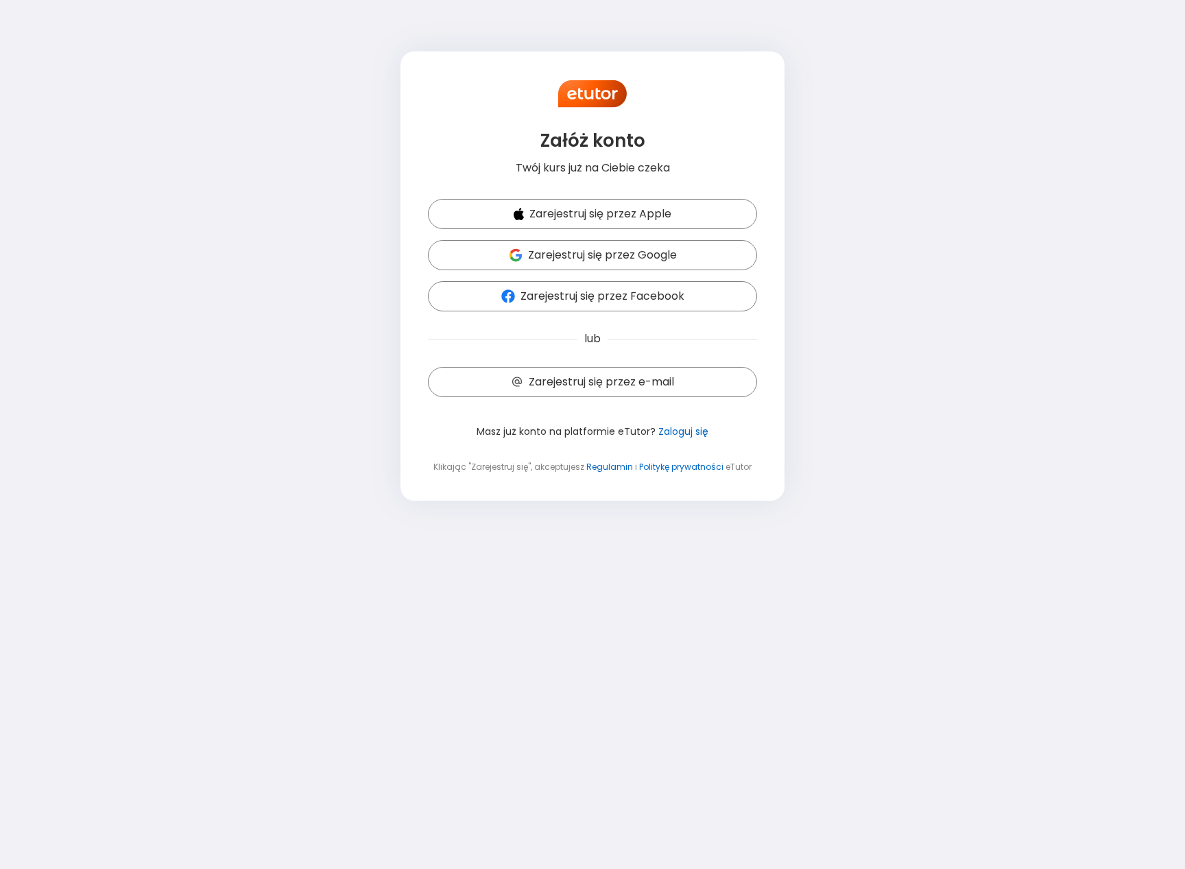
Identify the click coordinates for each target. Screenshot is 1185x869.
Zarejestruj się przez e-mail (601, 382)
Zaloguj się (683, 431)
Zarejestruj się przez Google (602, 255)
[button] (592, 215)
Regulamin (609, 467)
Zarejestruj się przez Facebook (602, 296)
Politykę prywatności (681, 467)
